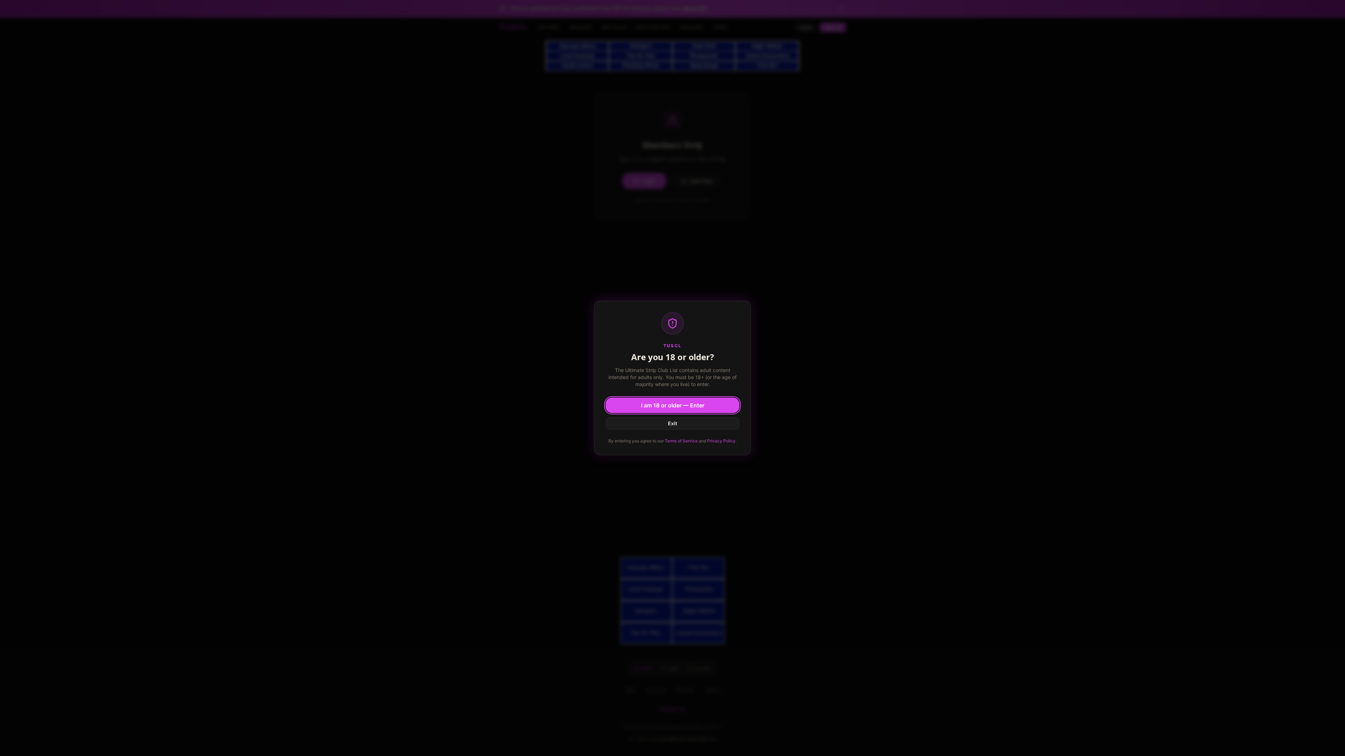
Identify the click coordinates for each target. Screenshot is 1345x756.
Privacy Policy (721, 440)
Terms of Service (681, 440)
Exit (672, 423)
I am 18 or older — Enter (672, 405)
